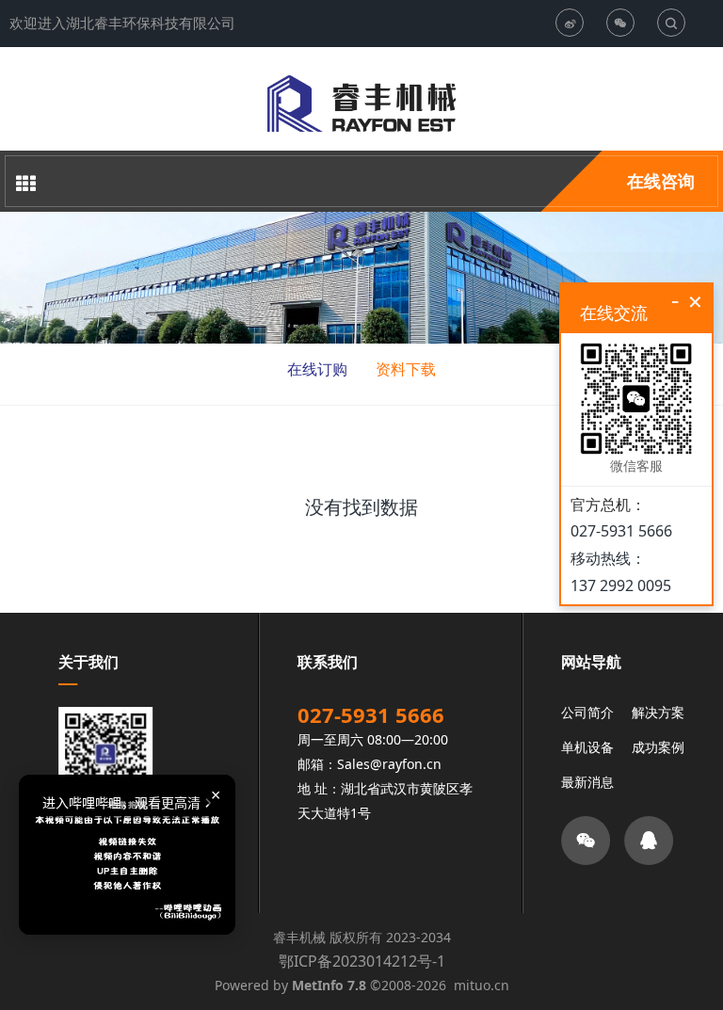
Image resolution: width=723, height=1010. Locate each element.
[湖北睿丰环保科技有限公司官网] (361, 103)
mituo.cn (481, 985)
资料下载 (406, 369)
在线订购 (317, 369)
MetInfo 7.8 (329, 985)
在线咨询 (661, 180)
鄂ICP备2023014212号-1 (362, 961)
